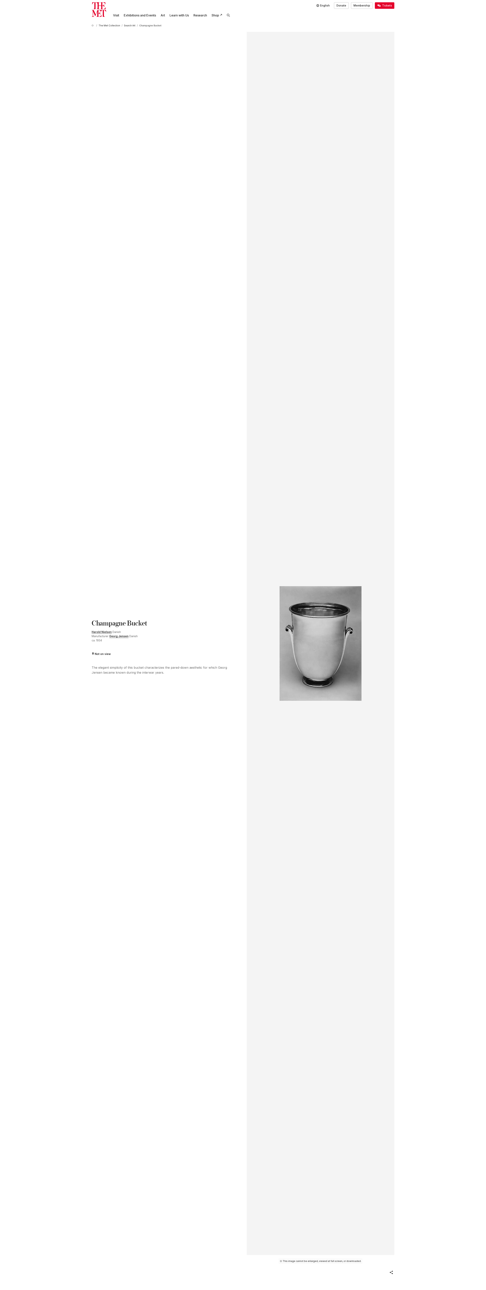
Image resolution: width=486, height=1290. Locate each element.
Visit (116, 15)
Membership (361, 5)
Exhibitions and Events (140, 15)
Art (163, 15)
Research (200, 15)
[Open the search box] (228, 15)
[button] (391, 1272)
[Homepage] (99, 9)
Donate (341, 5)
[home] (93, 25)
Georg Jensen (119, 636)
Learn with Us (179, 15)
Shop (215, 15)
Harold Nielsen (102, 632)
